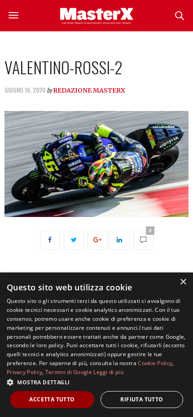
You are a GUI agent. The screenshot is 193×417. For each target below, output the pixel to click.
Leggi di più (108, 372)
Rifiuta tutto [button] (141, 399)
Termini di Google (68, 372)
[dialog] (96, 344)
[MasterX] (96, 16)
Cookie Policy (155, 363)
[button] (96, 382)
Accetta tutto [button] (52, 399)
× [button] (183, 282)
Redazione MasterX (89, 90)
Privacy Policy (24, 372)
